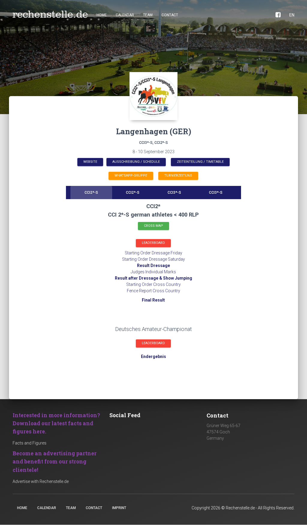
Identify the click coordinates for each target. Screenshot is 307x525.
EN (291, 15)
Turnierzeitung (178, 176)
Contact (170, 15)
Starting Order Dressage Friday (153, 252)
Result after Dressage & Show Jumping (153, 278)
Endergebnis (153, 356)
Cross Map (153, 226)
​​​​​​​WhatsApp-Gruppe (131, 176)
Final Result (153, 300)
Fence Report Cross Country (153, 290)
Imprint (119, 508)
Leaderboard (153, 243)
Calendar (125, 15)
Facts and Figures (29, 443)
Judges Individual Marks (153, 271)
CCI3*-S (174, 192)
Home (102, 15)
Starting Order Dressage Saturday (153, 259)
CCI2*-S (91, 192)
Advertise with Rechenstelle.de (41, 481)
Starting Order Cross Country (153, 284)
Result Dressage (153, 265)
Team (148, 15)
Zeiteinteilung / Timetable (200, 162)
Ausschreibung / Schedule (136, 162)
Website (90, 162)
